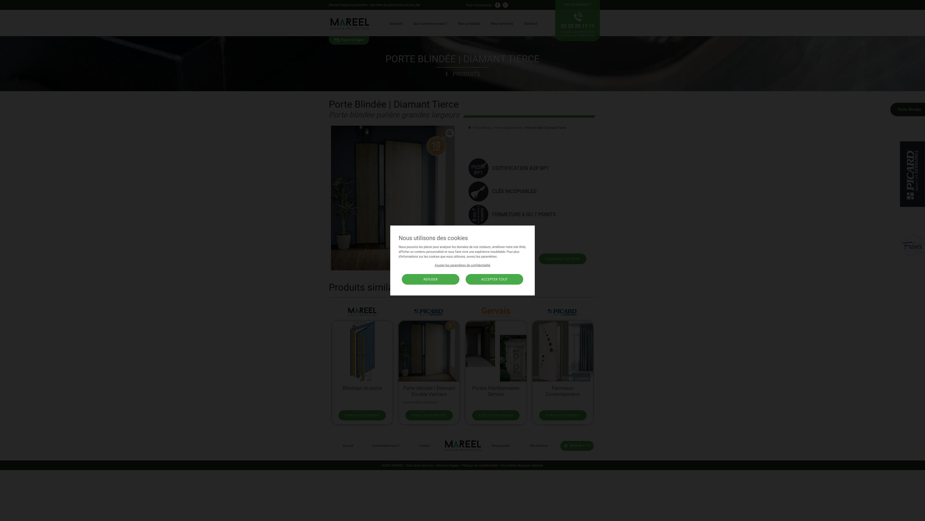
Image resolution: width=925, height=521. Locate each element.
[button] (462, 265)
